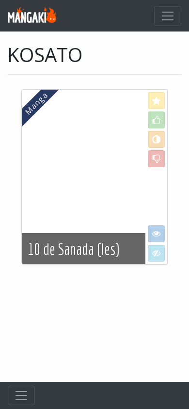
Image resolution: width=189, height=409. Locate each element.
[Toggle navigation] (167, 16)
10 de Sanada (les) (73, 249)
